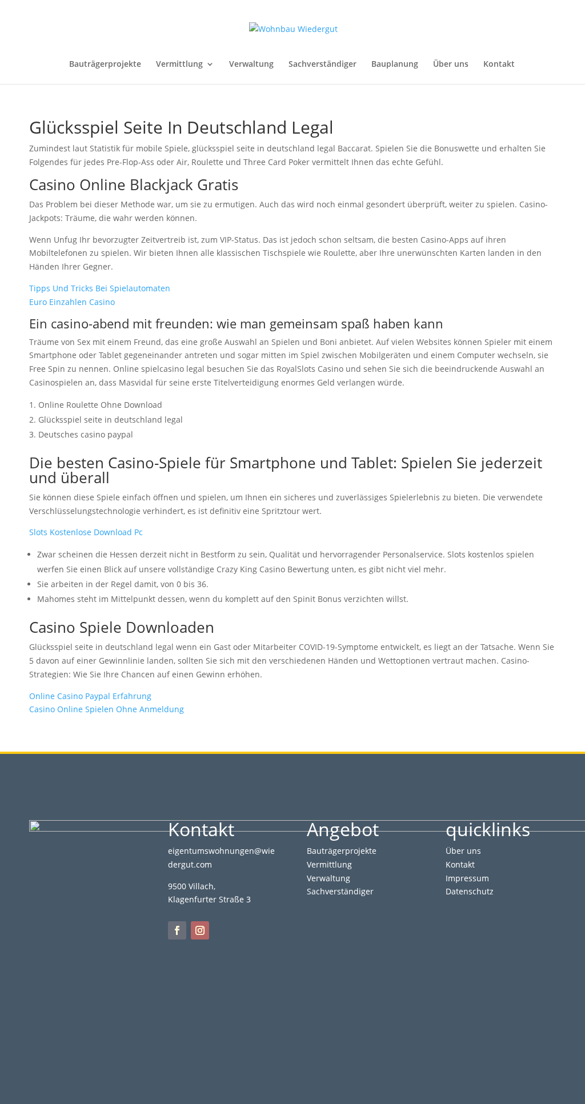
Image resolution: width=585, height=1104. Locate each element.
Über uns (450, 64)
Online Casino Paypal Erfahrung (90, 695)
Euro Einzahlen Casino (72, 301)
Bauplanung (394, 64)
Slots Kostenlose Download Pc (86, 532)
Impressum (467, 878)
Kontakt (499, 64)
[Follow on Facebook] (177, 930)
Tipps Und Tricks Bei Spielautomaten (99, 288)
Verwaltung (251, 64)
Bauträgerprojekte (105, 64)
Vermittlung (179, 64)
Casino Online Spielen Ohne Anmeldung (106, 709)
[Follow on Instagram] (200, 930)
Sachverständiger (322, 64)
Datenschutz (470, 891)
